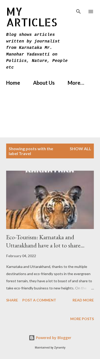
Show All (80, 148)
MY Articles (31, 17)
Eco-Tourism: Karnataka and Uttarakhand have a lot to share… (45, 241)
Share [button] (12, 300)
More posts (82, 319)
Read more (83, 300)
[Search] (78, 9)
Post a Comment (39, 300)
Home (13, 83)
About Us (44, 83)
